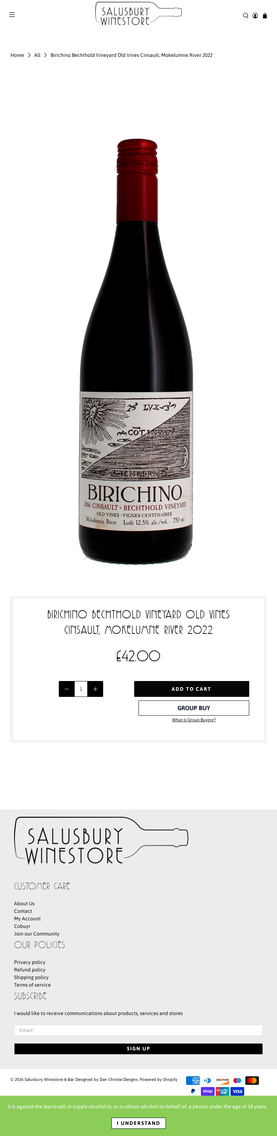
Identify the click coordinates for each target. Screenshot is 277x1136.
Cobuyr (22, 926)
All (37, 55)
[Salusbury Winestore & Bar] (138, 15)
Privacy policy (29, 962)
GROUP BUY (193, 708)
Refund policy (29, 970)
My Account (27, 918)
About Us (24, 903)
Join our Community (37, 934)
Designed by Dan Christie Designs (106, 1079)
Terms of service (32, 985)
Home (17, 55)
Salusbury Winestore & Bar (49, 1079)
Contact (23, 911)
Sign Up (138, 1048)
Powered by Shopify (158, 1079)
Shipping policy (31, 977)
